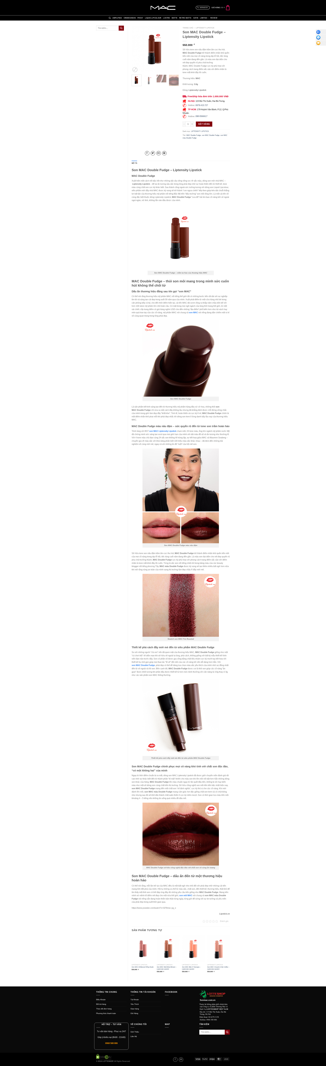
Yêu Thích (135, 1004)
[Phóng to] (134, 69)
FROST (140, 18)
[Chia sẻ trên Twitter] (153, 153)
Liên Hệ (134, 1036)
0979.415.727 (201, 105)
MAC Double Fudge (193, 135)
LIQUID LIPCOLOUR (153, 18)
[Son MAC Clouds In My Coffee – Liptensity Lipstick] (218, 949)
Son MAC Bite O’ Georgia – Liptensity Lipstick (191, 968)
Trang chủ (188, 28)
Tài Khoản (135, 1000)
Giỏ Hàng (134, 1013)
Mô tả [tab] (134, 163)
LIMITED (203, 18)
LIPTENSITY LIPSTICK (205, 28)
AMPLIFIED (117, 18)
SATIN (195, 18)
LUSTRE (166, 18)
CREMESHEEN (130, 18)
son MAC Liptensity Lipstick (162, 431)
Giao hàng (135, 1009)
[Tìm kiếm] (110, 18)
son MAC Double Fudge (210, 135)
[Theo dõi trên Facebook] (175, 1059)
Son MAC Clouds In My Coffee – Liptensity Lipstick (218, 968)
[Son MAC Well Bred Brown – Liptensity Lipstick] (168, 949)
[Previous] (135, 49)
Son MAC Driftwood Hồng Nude (143, 967)
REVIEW (213, 18)
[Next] (174, 49)
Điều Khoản (101, 1000)
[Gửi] (121, 28)
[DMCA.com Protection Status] (104, 1057)
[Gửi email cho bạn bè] (158, 153)
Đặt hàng (204, 124)
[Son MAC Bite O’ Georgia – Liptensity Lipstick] (193, 949)
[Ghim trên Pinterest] (164, 153)
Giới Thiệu (135, 1032)
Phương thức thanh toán (106, 1013)
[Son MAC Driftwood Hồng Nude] (143, 949)
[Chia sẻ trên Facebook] (147, 153)
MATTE (174, 18)
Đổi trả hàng (101, 1004)
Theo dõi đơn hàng (104, 1009)
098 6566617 (201, 116)
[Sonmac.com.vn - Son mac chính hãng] (163, 7)
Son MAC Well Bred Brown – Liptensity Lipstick (167, 968)
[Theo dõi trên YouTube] (181, 1059)
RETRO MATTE (185, 18)
